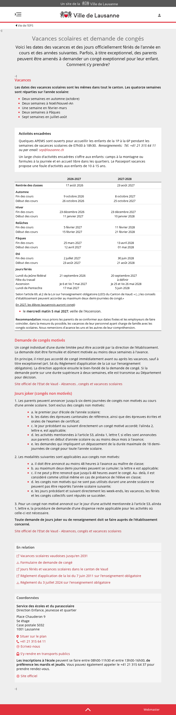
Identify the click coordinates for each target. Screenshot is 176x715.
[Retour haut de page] (88, 709)
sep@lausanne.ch (52, 150)
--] (80, 359)
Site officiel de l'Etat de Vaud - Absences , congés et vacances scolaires (68, 384)
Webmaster (152, 709)
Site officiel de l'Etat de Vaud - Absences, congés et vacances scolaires (68, 531)
